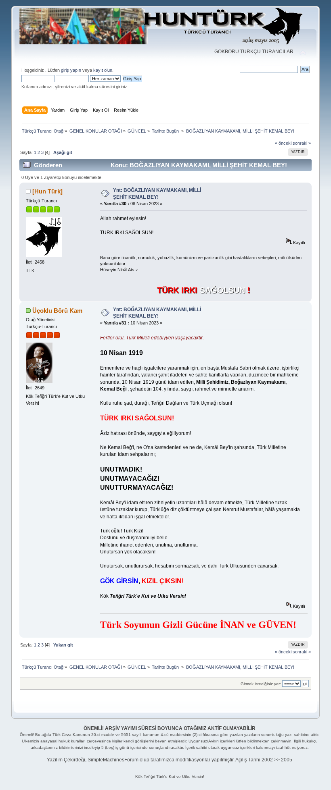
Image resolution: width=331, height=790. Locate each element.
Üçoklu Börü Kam (57, 310)
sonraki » (302, 143)
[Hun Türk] (47, 191)
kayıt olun (102, 70)
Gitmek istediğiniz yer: (261, 684)
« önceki (283, 143)
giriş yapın (71, 70)
